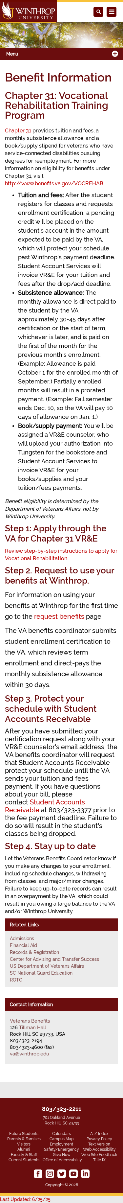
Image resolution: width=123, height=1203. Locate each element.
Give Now (62, 1154)
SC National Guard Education (41, 973)
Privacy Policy (99, 1139)
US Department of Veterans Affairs (47, 966)
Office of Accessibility (62, 1160)
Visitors (24, 1144)
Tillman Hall (32, 1027)
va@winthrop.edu (29, 1054)
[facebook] (38, 1173)
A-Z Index (99, 1133)
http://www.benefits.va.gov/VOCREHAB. (54, 183)
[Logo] (28, 11)
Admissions (22, 938)
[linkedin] (85, 1173)
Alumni (23, 1149)
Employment (61, 1144)
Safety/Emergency (61, 1149)
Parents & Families (24, 1139)
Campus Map (61, 1139)
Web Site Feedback (99, 1154)
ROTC (16, 980)
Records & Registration (34, 952)
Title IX (99, 1160)
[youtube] (73, 1173)
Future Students (23, 1133)
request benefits (59, 616)
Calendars (61, 1133)
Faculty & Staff (24, 1154)
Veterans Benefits (30, 1021)
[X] (61, 1173)
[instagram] (50, 1173)
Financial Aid (23, 945)
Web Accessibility (99, 1149)
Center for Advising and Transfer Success (54, 959)
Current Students (24, 1160)
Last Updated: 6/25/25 (25, 1199)
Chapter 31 (18, 130)
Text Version (99, 1144)
